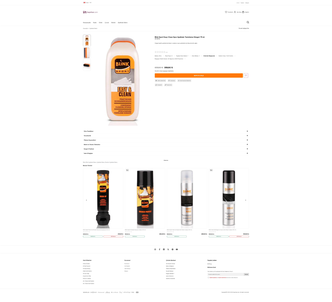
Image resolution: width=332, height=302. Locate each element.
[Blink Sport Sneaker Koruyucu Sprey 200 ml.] (145, 198)
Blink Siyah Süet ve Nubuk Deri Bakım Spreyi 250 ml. (179, 229)
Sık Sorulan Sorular (170, 263)
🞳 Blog (210, 264)
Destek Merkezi (169, 271)
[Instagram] (155, 249)
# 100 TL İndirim (87, 278)
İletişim (247, 2)
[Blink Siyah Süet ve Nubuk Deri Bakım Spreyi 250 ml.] (187, 198)
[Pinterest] (172, 249)
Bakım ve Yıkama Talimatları (92, 144)
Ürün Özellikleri (88, 131)
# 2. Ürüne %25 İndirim (88, 281)
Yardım (242, 2)
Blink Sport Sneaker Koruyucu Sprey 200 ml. (135, 229)
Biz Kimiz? (126, 263)
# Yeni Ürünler (86, 263)
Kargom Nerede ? (170, 273)
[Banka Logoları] (111, 292)
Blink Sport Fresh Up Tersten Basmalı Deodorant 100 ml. (96, 229)
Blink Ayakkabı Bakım (91, 162)
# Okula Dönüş (86, 268)
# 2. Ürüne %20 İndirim (88, 283)
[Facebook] (159, 249)
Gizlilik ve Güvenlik (170, 278)
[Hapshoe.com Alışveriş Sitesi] (90, 12)
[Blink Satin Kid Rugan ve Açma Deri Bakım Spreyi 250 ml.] (229, 198)
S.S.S (238, 2)
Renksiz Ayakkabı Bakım (111, 162)
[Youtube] (164, 249)
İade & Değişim (88, 153)
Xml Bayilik (127, 266)
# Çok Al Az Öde (87, 276)
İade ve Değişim (170, 266)
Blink (84, 162)
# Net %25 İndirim (87, 271)
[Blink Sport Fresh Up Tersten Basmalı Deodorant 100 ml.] (103, 198)
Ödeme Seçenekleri (90, 140)
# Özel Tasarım (86, 266)
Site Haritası (127, 268)
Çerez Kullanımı (170, 276)
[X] (168, 249)
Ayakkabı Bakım (101, 162)
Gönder (246, 274)
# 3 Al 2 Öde (86, 273)
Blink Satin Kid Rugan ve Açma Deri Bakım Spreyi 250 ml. (222, 229)
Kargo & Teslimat (89, 149)
